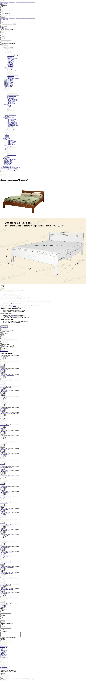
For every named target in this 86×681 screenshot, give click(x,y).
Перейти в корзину (4, 327)
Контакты (25, 2)
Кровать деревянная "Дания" (6, 467)
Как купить (2, 658)
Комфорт (9, 106)
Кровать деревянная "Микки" (6, 476)
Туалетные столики (9, 149)
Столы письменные (11, 154)
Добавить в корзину (4, 326)
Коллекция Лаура (8, 83)
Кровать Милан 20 (4, 503)
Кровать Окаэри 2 (4, 356)
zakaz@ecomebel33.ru (4, 668)
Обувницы (7, 148)
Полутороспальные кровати (13, 95)
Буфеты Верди (10, 60)
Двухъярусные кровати (12, 99)
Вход (1, 3)
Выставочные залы (4, 662)
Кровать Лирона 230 (4, 492)
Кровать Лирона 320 (4, 530)
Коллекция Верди (8, 52)
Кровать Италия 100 (4, 460)
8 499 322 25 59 (4, 19)
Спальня (9, 50)
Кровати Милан (10, 76)
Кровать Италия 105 (4, 449)
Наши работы (5, 2)
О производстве (3, 650)
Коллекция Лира (8, 88)
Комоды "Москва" (11, 140)
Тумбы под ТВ (10, 146)
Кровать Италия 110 (4, 513)
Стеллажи (7, 137)
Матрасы (7, 104)
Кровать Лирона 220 (4, 454)
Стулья (6, 156)
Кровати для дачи (8, 160)
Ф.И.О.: (2, 610)
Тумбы (6, 145)
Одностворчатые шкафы (12, 122)
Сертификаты (3, 652)
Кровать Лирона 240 (4, 547)
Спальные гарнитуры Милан (13, 78)
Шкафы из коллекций (11, 119)
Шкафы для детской (11, 131)
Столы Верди (10, 64)
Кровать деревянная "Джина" (6, 387)
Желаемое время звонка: (5, 13)
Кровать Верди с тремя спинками (7, 375)
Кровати (7, 90)
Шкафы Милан (10, 69)
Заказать (2, 638)
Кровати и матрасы (7, 89)
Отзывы (2, 660)
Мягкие (9, 111)
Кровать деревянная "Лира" (6, 585)
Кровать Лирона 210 (4, 425)
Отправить (3, 16)
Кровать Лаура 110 (4, 598)
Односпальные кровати (12, 93)
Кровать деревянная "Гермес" (6, 552)
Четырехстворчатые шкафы (12, 125)
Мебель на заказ (12, 2)
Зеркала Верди (10, 65)
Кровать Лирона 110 (4, 604)
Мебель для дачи (6, 158)
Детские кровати (10, 97)
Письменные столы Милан (12, 75)
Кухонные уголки (8, 162)
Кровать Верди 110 (4, 542)
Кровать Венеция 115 (4, 497)
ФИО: (1, 6)
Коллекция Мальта (9, 82)
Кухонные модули (6, 157)
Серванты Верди (10, 59)
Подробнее (2, 359)
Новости (2, 663)
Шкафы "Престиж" (11, 121)
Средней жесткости (11, 110)
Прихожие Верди (10, 61)
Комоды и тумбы (6, 138)
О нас (1, 2)
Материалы (2, 651)
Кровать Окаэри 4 (4, 535)
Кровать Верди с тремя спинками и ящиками (9, 413)
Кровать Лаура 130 (4, 418)
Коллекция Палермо (9, 79)
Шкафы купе (10, 126)
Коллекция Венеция (9, 81)
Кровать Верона (3, 443)
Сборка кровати (3, 654)
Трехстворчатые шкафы (12, 124)
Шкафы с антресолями (11, 128)
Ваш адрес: (2, 8)
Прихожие (7, 136)
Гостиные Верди (10, 53)
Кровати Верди (10, 56)
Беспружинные (10, 108)
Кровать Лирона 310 (4, 593)
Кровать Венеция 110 (4, 431)
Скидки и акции (3, 655)
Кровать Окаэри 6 (4, 556)
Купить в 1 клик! (4, 348)
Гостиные (7, 135)
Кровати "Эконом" (11, 103)
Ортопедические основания (10, 115)
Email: (1, 617)
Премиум (9, 107)
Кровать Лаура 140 (4, 402)
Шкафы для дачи (8, 164)
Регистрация (5, 3)
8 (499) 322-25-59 (3, 28)
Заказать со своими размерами (6, 330)
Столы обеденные (11, 152)
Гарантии (2, 659)
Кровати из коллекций (11, 92)
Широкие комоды (11, 144)
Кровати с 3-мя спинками (12, 100)
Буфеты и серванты (9, 134)
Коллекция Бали (8, 86)
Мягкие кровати (10, 98)
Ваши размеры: (3, 631)
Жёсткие (9, 109)
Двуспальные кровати (11, 96)
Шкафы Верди (10, 57)
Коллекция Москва (9, 87)
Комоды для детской (11, 141)
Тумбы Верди (10, 63)
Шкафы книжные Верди (12, 58)
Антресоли (7, 132)
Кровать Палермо (3, 487)
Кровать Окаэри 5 (4, 391)
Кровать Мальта (3, 436)
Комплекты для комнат (9, 48)
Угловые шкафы (10, 130)
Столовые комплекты (11, 155)
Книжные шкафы (10, 129)
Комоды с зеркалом (11, 142)
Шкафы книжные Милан (12, 70)
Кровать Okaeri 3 (3, 380)
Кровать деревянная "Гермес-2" (6, 562)
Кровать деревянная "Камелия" (6, 589)
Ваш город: (2, 629)
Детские (9, 112)
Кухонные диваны (8, 161)
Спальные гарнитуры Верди (13, 55)
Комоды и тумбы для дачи (10, 159)
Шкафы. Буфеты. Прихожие (8, 117)
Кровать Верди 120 (4, 362)
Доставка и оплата (19, 2)
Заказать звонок (3, 30)
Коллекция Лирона (9, 80)
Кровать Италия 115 (4, 397)
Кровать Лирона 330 (4, 519)
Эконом (9, 105)
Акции (33, 2)
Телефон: (2, 11)
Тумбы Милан (10, 73)
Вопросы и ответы (4, 657)
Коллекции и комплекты (8, 47)
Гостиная (9, 49)
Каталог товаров (5, 45)
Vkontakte (2, 673)
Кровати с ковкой (11, 102)
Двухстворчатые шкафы (12, 123)
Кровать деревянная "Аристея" (6, 573)
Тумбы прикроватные (11, 147)
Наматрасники (10, 114)
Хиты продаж (10, 91)
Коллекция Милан (8, 68)
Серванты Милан (10, 71)
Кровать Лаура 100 (4, 480)
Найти (2, 27)
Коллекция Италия (9, 84)
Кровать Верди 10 (4, 369)
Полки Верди (10, 66)
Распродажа (29, 2)
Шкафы (6, 118)
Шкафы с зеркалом (11, 127)
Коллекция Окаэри (9, 85)
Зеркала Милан (10, 77)
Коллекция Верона (9, 67)
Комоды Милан (10, 72)
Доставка (2, 653)
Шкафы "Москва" (11, 120)
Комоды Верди (10, 62)
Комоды (6, 139)
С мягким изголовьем (11, 101)
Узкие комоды (10, 143)
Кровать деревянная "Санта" (6, 509)
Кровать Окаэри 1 (4, 408)
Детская (9, 51)
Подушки (7, 116)
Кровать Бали (3, 578)
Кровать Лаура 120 (4, 471)
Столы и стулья (6, 150)
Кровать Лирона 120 (4, 525)
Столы (6, 151)
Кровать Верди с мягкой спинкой (7, 567)
